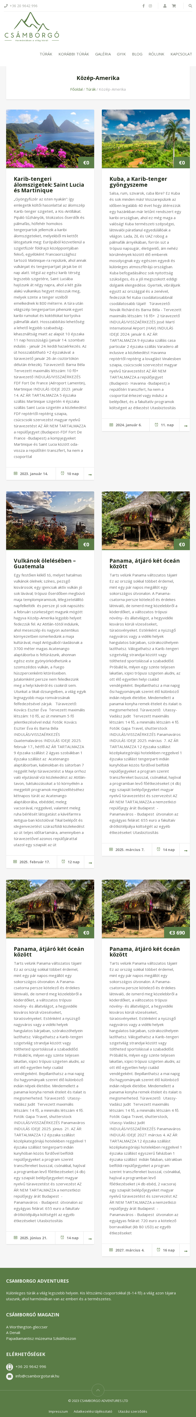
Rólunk (156, 53)
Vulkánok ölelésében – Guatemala (45, 563)
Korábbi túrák (73, 53)
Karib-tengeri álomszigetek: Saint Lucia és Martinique (49, 184)
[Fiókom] (165, 5)
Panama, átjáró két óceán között (144, 563)
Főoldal (76, 89)
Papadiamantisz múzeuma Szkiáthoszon (41, 1338)
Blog (137, 53)
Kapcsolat (181, 53)
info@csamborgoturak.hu (37, 1375)
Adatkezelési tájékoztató (93, 1411)
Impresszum (58, 1411)
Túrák (46, 53)
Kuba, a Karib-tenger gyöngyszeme (138, 181)
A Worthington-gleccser (27, 1326)
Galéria (103, 53)
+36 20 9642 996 (31, 1366)
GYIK (121, 53)
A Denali (13, 1332)
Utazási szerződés (132, 1411)
